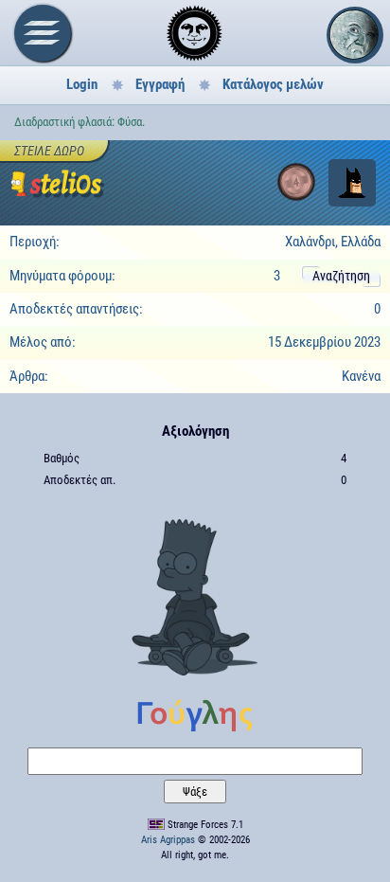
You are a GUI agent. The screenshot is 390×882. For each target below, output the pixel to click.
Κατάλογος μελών (273, 84)
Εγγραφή (160, 84)
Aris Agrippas (168, 840)
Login (82, 84)
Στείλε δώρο (49, 150)
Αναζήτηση (341, 275)
